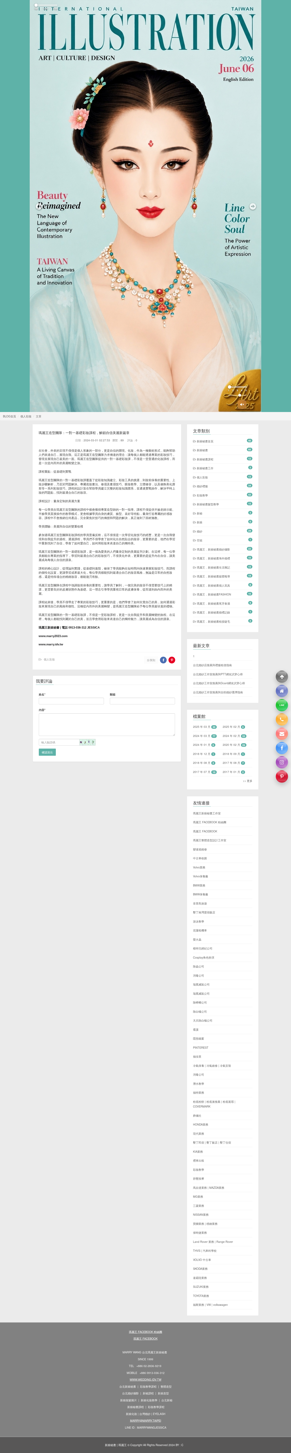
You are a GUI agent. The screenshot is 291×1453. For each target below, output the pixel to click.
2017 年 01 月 (231, 772)
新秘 (199, 513)
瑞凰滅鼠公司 (201, 984)
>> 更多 (247, 781)
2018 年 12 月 (201, 754)
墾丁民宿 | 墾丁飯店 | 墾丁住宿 (212, 1142)
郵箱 (112, 694)
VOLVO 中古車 (202, 1260)
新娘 (199, 522)
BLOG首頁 (9, 416)
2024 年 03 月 (201, 736)
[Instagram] (282, 762)
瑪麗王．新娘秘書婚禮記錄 (213, 612)
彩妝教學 (202, 495)
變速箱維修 (200, 849)
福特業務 (198, 1092)
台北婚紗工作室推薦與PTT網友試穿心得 (218, 674)
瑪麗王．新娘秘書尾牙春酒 (213, 603)
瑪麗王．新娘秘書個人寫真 (213, 585)
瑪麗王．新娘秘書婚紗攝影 (213, 549)
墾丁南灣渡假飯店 (204, 912)
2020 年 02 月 (231, 745)
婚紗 (199, 531)
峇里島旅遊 (200, 903)
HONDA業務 (200, 1124)
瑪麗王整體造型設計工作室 (209, 840)
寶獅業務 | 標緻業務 (205, 1224)
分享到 (151, 660)
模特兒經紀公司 (202, 948)
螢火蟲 (197, 939)
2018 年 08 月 (201, 763)
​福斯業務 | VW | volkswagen (210, 1305)
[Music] (242, 404)
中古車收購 (200, 858)
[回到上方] (282, 677)
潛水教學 (198, 1084)
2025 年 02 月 (231, 727)
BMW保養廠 (200, 894)
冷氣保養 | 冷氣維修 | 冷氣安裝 (212, 1066)
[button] (39, 206)
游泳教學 (198, 921)
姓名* (42, 694)
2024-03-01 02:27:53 (97, 440)
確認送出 (47, 752)
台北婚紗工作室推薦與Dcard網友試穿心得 (219, 683)
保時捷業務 (200, 1233)
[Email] (282, 734)
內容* (42, 710)
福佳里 (197, 1056)
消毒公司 (198, 975)
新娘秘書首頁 (204, 441)
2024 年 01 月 (201, 745)
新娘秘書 (202, 450)
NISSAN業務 (201, 1214)
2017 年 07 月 (201, 772)
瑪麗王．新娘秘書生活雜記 (213, 567)
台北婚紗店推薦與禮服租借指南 (212, 665)
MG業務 (198, 1196)
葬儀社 (197, 1115)
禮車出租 (198, 1160)
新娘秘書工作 (204, 468)
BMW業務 (199, 885)
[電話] (282, 719)
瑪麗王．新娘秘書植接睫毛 (213, 621)
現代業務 (198, 1133)
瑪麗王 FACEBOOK (205, 831)
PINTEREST (200, 1047)
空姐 (199, 540)
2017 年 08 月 (231, 763)
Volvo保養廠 (200, 876)
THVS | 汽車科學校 (205, 1251)
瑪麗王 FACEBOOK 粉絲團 (209, 822)
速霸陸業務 (200, 1278)
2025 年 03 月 (201, 727)
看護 (196, 1029)
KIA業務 (198, 1151)
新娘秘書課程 (204, 459)
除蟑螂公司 (200, 1002)
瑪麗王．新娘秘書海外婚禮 (213, 558)
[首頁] (282, 691)
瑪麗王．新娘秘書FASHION (213, 594)
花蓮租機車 (200, 930)
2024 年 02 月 (231, 736)
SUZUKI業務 (201, 1287)
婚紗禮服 (202, 486)
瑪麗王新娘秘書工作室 (207, 813)
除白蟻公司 (200, 1011)
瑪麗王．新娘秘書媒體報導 (213, 576)
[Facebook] (282, 748)
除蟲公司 (198, 966)
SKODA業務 (200, 1269)
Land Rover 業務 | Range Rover (213, 1242)
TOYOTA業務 (201, 1296)
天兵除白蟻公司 (202, 1020)
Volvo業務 (199, 867)
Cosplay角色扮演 (203, 957)
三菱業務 (198, 1206)
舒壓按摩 (198, 1178)
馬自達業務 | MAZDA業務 (208, 1188)
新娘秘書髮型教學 (207, 504)
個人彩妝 (25, 416)
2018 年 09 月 (231, 754)
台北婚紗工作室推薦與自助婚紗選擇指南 (218, 692)
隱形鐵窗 (198, 1038)
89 (122, 440)
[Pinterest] (282, 776)
